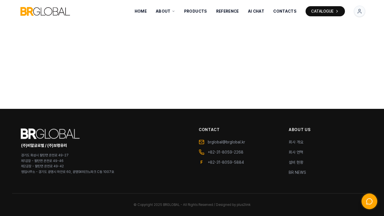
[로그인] (359, 11)
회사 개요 (296, 142)
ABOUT (163, 11)
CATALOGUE (322, 11)
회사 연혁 (296, 152)
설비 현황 (296, 162)
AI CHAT (256, 11)
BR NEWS (297, 172)
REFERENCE (227, 11)
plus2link (243, 205)
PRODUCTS (195, 11)
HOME (141, 11)
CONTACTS (285, 11)
